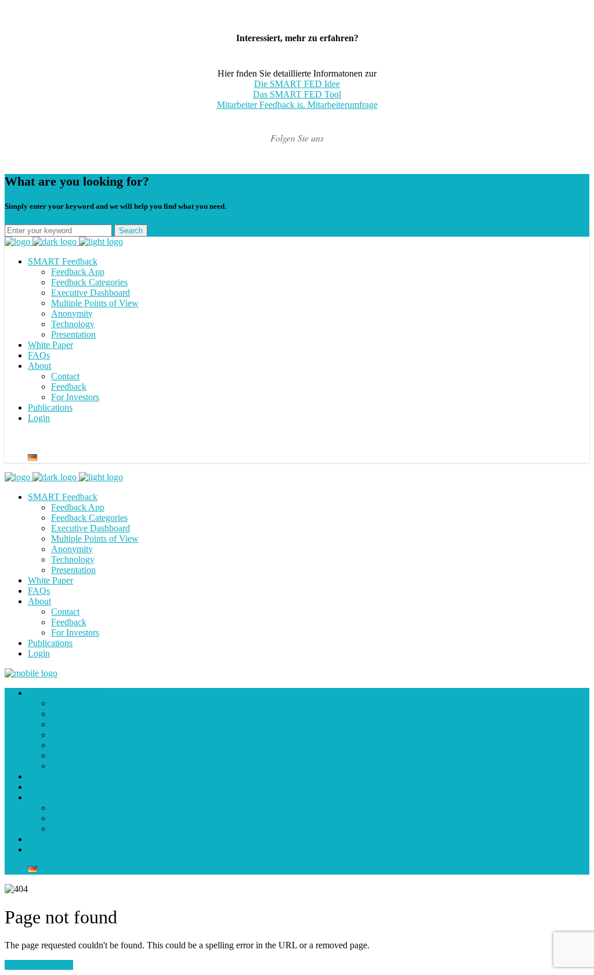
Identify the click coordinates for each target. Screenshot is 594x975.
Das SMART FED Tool (297, 94)
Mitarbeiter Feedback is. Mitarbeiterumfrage (297, 105)
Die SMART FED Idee (297, 84)
